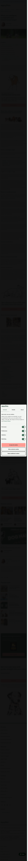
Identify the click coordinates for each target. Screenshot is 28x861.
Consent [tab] (5, 409)
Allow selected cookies (13, 449)
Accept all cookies (13, 445)
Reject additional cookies (13, 453)
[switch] (24, 431)
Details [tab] (13, 409)
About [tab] (22, 409)
